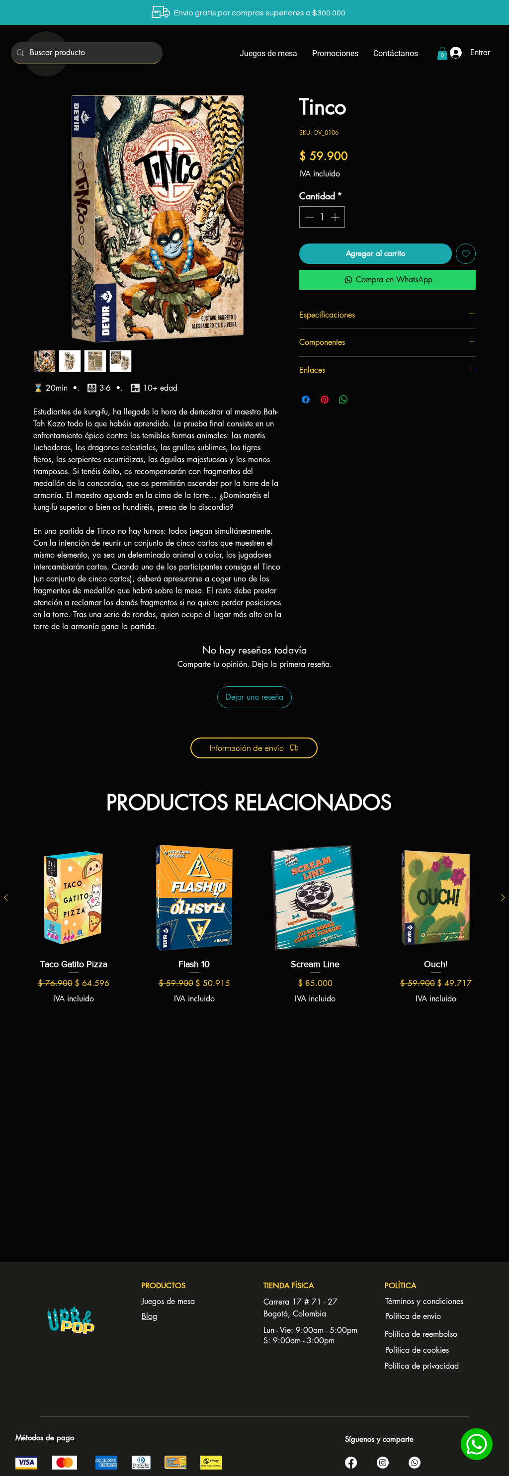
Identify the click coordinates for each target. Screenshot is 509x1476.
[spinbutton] (322, 217)
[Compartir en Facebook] (306, 400)
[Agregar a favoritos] (466, 254)
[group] (254, 942)
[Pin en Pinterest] (325, 400)
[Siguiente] (503, 897)
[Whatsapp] (415, 1463)
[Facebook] (351, 1463)
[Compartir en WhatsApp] (343, 400)
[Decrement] (308, 217)
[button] (442, 53)
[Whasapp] (476, 1444)
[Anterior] (6, 897)
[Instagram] (383, 1463)
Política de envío (413, 1316)
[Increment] (335, 217)
